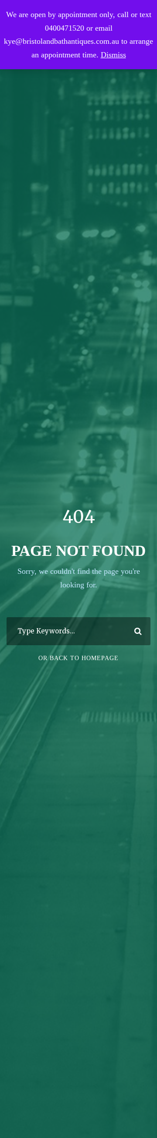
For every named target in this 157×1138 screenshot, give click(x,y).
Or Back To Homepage (78, 658)
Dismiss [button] (113, 54)
